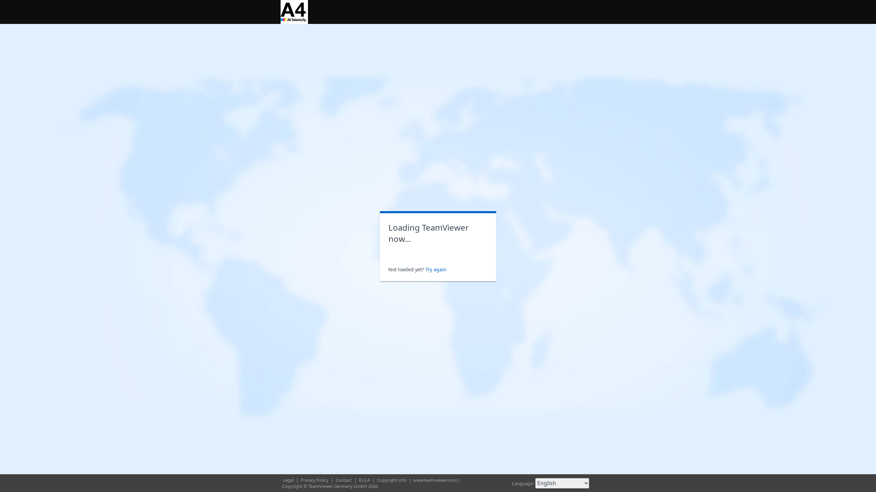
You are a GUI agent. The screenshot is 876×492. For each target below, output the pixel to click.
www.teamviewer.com (435, 480)
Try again (436, 269)
